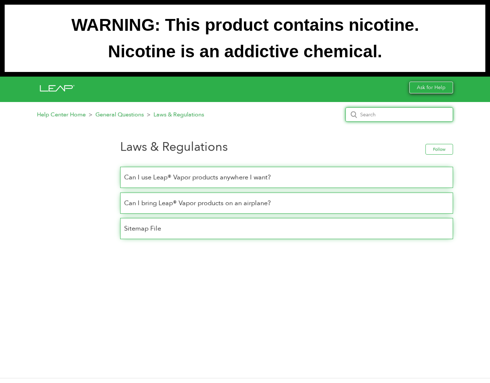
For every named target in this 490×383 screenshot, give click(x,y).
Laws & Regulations (179, 114)
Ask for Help (431, 87)
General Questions (119, 114)
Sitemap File (142, 228)
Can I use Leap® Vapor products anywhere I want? (197, 177)
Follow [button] (439, 149)
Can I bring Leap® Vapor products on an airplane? (197, 203)
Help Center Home (61, 114)
